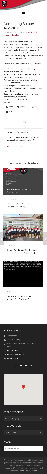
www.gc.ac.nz (13, 358)
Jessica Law (32, 32)
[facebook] (16, 365)
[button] (40, 448)
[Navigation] (23, 13)
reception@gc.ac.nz (15, 354)
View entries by (19, 147)
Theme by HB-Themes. (28, 471)
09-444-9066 (12, 350)
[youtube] (21, 365)
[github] (31, 365)
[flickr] (26, 365)
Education (14, 35)
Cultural (7, 35)
